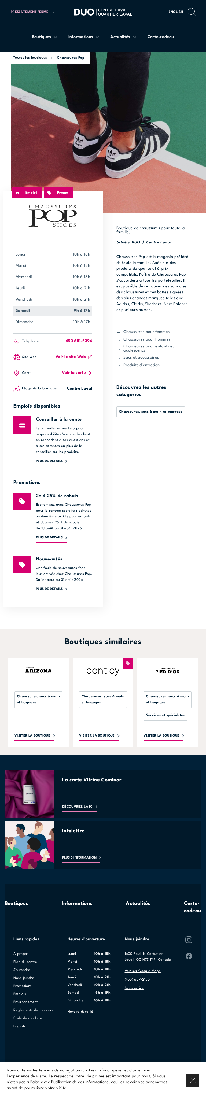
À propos (21, 954)
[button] (33, 12)
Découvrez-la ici (78, 806)
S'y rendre (21, 970)
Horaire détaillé (80, 1012)
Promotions (22, 986)
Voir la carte (74, 373)
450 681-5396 (79, 341)
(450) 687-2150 (137, 979)
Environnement (25, 1002)
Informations (77, 903)
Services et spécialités (165, 715)
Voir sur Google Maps (143, 971)
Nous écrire (134, 988)
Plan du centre (25, 962)
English (176, 12)
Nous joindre (23, 978)
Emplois (19, 994)
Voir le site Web (71, 357)
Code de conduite (27, 1018)
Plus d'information (79, 857)
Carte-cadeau (192, 907)
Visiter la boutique (32, 735)
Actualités (138, 903)
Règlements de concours (33, 1010)
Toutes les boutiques (30, 58)
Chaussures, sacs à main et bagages (150, 411)
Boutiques (16, 903)
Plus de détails (49, 461)
